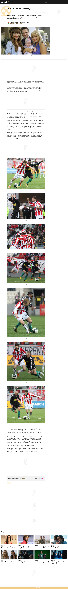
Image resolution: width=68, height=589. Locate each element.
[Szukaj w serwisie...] (62, 2)
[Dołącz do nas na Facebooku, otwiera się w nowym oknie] (41, 478)
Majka (9, 483)
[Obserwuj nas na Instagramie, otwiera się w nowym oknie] (42, 478)
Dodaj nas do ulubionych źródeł (20, 23)
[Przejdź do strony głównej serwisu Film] (9, 2)
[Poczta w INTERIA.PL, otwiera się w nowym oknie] (64, 2)
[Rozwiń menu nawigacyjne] (66, 2)
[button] (27, 2)
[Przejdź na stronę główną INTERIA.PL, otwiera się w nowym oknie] (4, 2)
